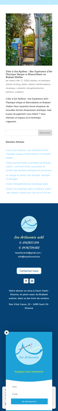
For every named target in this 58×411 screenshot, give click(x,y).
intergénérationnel (35, 88)
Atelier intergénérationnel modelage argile (27, 183)
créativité (21, 88)
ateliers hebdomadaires (39, 84)
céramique (10, 88)
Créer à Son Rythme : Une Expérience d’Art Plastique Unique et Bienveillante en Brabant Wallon (29, 74)
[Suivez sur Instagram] (32, 281)
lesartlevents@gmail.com (27, 252)
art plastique (44, 80)
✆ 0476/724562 (29, 248)
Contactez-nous (29, 271)
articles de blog (13, 84)
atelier (24, 84)
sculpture (19, 91)
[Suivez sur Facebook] (26, 281)
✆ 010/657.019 (29, 242)
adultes (33, 80)
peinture (10, 91)
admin (12, 80)
